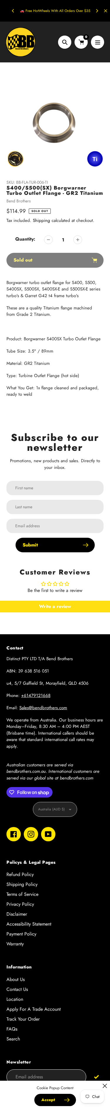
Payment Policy (21, 934)
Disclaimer (16, 914)
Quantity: (25, 239)
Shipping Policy (22, 884)
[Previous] (13, 11)
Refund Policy (20, 874)
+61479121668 (35, 695)
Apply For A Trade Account (33, 1009)
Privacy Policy (20, 904)
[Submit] (96, 1076)
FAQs (11, 1029)
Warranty (15, 943)
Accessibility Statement (28, 924)
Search (13, 1039)
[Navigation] (97, 42)
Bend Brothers (18, 201)
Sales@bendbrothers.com (43, 708)
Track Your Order (23, 1019)
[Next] (97, 11)
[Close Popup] (105, 1085)
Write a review (55, 606)
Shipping (41, 220)
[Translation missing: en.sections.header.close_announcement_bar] (106, 11)
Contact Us (17, 989)
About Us (15, 979)
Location (14, 999)
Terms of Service (22, 894)
